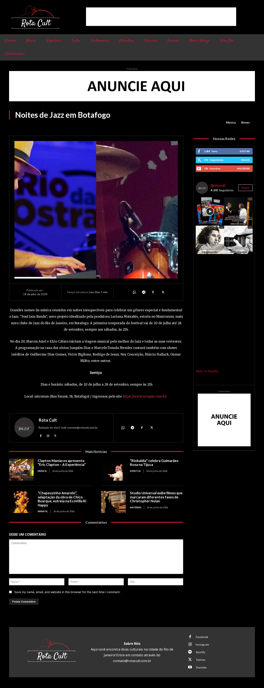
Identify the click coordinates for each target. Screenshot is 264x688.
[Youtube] (190, 667)
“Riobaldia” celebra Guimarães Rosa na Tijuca (154, 462)
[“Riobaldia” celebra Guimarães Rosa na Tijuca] (113, 470)
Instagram (202, 644)
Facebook (202, 637)
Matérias (135, 507)
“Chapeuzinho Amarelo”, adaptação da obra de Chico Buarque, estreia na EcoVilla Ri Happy (62, 499)
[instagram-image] (210, 211)
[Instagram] (48, 435)
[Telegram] (143, 292)
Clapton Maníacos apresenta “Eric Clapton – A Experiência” (62, 462)
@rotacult (218, 185)
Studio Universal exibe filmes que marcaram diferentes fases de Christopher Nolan (156, 497)
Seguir (245, 159)
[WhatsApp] (134, 292)
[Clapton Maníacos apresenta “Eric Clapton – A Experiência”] (21, 470)
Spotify (200, 652)
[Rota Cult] (24, 428)
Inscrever (243, 168)
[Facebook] (153, 292)
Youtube (201, 667)
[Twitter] (162, 292)
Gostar (245, 151)
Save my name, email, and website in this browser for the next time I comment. (67, 592)
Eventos (135, 471)
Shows (245, 122)
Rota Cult (48, 419)
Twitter (201, 659)
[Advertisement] (161, 16)
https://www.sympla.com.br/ (145, 396)
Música (231, 122)
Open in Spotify (207, 371)
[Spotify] (190, 652)
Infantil (43, 511)
